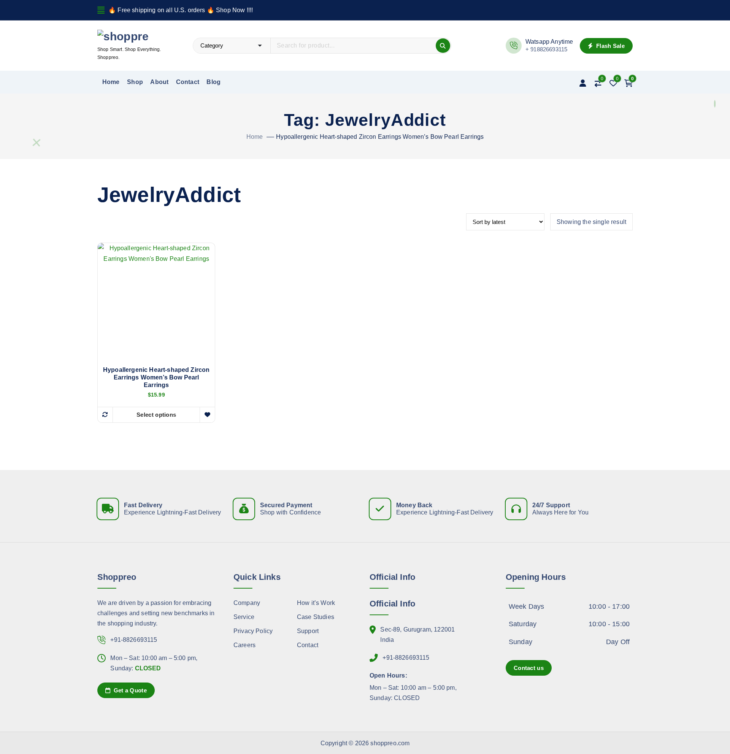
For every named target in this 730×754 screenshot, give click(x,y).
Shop (135, 82)
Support (308, 631)
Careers (244, 645)
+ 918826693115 (546, 49)
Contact (187, 82)
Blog (213, 82)
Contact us (529, 668)
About (159, 82)
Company (246, 603)
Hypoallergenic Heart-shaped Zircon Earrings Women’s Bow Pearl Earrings (380, 136)
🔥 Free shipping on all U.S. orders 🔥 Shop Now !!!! (180, 10)
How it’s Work (316, 603)
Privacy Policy (253, 631)
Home (111, 82)
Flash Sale (610, 46)
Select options (156, 414)
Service (243, 617)
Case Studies (315, 617)
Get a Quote (129, 690)
